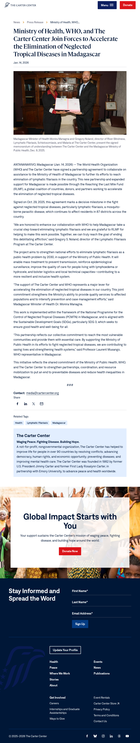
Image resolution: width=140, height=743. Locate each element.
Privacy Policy (102, 709)
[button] (107, 5)
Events (98, 661)
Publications (102, 673)
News (16, 22)
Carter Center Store (106, 703)
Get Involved (57, 697)
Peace (53, 667)
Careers (54, 703)
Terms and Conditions (106, 715)
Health (18, 422)
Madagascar (59, 422)
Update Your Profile (65, 651)
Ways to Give (57, 718)
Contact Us (100, 721)
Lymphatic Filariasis (37, 422)
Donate (127, 5)
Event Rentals (102, 697)
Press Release (35, 22)
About (53, 685)
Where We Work (60, 673)
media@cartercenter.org (42, 393)
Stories (54, 679)
